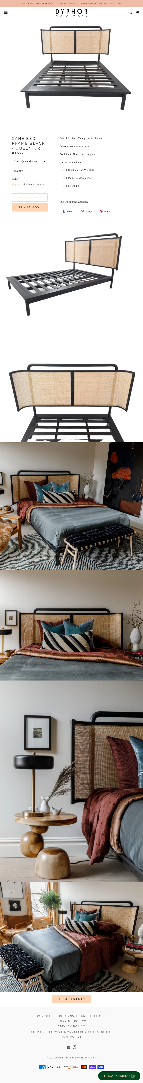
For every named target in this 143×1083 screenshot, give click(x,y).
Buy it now (30, 207)
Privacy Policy (71, 1026)
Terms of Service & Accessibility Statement (71, 1031)
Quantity (18, 170)
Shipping (16, 184)
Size (16, 161)
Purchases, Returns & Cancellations (71, 1016)
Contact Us (71, 1036)
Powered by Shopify (86, 1057)
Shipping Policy (71, 1021)
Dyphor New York (64, 1057)
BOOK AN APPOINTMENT (116, 1075)
